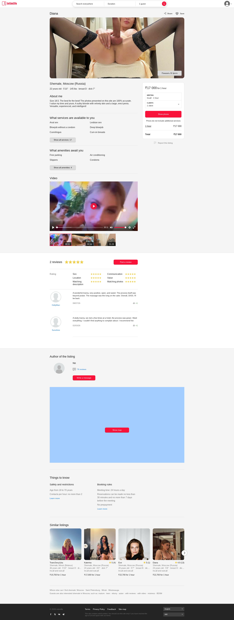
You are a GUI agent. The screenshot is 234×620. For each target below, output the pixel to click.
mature (101, 593)
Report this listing (165, 143)
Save (181, 13)
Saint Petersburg (93, 590)
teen (108, 593)
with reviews (130, 593)
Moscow (80, 590)
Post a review (125, 262)
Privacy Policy (99, 609)
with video (141, 593)
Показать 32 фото (170, 73)
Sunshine (56, 330)
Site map (122, 609)
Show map (117, 430)
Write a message (84, 378)
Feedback (111, 609)
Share (169, 13)
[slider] (79, 227)
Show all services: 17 (63, 140)
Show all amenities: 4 (63, 167)
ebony (114, 593)
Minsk (104, 590)
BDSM (159, 593)
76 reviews (81, 369)
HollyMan (56, 305)
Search (164, 3)
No (74, 363)
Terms (87, 609)
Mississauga (113, 590)
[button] (120, 4)
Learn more (55, 498)
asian (121, 593)
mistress (151, 593)
